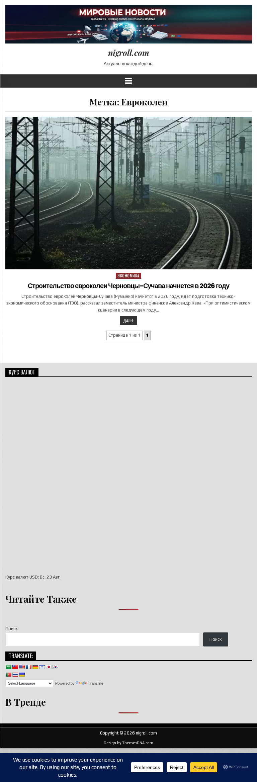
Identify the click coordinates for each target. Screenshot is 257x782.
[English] (22, 667)
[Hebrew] (42, 667)
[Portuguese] (8, 674)
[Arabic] (8, 667)
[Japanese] (49, 667)
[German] (35, 667)
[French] (28, 667)
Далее (128, 320)
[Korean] (55, 667)
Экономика (128, 275)
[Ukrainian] (22, 674)
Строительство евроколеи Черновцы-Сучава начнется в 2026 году (128, 285)
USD (33, 577)
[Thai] (15, 674)
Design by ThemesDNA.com (128, 743)
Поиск (11, 628)
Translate (95, 683)
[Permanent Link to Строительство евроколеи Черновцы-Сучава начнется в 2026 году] (128, 193)
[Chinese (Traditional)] (15, 667)
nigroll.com (128, 52)
